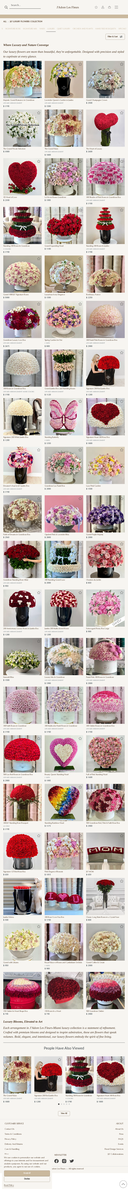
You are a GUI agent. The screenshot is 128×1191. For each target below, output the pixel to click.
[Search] (6, 7)
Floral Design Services (114, 1149)
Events (120, 1144)
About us (119, 1129)
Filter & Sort (113, 37)
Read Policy (9, 1185)
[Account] (102, 7)
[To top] (123, 1184)
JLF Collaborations (115, 1154)
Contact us (9, 1129)
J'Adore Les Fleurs (68, 7)
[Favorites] (38, 64)
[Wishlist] (96, 7)
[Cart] (109, 7)
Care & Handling (12, 1149)
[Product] (22, 79)
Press (121, 1134)
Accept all (26, 1173)
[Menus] (116, 7)
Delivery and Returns (14, 1144)
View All (64, 1113)
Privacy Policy (10, 1139)
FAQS (120, 1139)
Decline (27, 1179)
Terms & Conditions (13, 1134)
